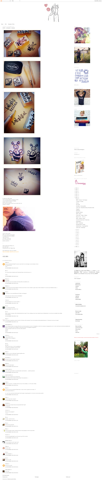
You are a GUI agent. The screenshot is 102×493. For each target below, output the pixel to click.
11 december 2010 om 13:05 (11, 432)
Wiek (6, 428)
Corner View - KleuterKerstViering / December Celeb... (85, 207)
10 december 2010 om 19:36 (11, 372)
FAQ (5, 24)
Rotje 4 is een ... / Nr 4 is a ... (81, 216)
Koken (94, 270)
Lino (98, 270)
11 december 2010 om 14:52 (11, 443)
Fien (6, 305)
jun (77, 237)
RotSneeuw (78, 210)
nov (77, 229)
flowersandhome (8, 324)
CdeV (6, 397)
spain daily (77, 312)
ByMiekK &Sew (8, 440)
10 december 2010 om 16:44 (11, 283)
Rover (76, 273)
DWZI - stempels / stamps (80, 218)
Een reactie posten (6, 475)
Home (2, 24)
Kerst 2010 (78, 204)
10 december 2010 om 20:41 (11, 385)
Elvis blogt (91, 270)
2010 (76, 197)
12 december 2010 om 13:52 (11, 461)
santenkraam (77, 283)
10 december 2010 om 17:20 (11, 309)
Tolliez (76, 287)
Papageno (78, 209)
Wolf (96, 273)
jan (77, 244)
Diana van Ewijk (78, 326)
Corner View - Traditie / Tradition (81, 215)
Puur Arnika (7, 357)
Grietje (6, 446)
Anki (6, 452)
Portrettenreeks (92, 272)
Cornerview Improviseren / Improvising (82, 219)
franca (76, 330)
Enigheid (77, 297)
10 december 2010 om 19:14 (11, 360)
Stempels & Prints (11, 24)
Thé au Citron (77, 329)
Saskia (6, 262)
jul (76, 235)
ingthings (77, 296)
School (79, 273)
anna (6, 291)
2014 (76, 191)
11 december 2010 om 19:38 (11, 455)
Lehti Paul (77, 332)
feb (77, 243)
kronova (6, 335)
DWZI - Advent (78, 213)
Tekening (86, 273)
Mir (5, 270)
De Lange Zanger (83, 270)
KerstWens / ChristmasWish (81, 206)
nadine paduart (7, 469)
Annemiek (7, 403)
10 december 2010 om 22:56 (11, 400)
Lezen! (97, 270)
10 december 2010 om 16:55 (11, 289)
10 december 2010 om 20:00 (11, 379)
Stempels (82, 273)
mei (77, 238)
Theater (89, 273)
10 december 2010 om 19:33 (11, 366)
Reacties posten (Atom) (12, 479)
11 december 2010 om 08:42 (11, 407)
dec (77, 198)
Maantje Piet (78, 272)
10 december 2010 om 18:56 (11, 349)
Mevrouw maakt (78, 311)
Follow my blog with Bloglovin (79, 149)
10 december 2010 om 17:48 (11, 316)
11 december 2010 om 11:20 (11, 420)
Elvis (88, 270)
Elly (6, 417)
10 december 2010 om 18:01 (11, 332)
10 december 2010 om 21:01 (11, 394)
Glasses (77, 203)
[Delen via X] (5, 256)
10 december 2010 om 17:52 (11, 321)
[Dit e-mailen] (3, 256)
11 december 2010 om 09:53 (11, 414)
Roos (6, 387)
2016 (76, 188)
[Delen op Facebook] (6, 256)
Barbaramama (78, 284)
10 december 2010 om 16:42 (11, 276)
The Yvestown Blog (78, 314)
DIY (74, 270)
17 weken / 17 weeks (79, 201)
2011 (76, 195)
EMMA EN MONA (78, 304)
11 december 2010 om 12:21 (11, 426)
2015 (76, 189)
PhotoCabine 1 (78, 221)
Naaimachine (85, 272)
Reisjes (97, 272)
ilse (5, 311)
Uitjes (94, 273)
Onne (6, 351)
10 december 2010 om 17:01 (11, 297)
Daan (6, 318)
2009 (76, 246)
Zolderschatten (78, 299)
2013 (76, 192)
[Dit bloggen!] (4, 256)
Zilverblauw (77, 294)
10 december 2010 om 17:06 (11, 303)
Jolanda (6, 463)
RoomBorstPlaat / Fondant (80, 224)
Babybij (14, 200)
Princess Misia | (78, 289)
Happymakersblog (78, 319)
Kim (6, 343)
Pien (6, 423)
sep (77, 232)
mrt (77, 241)
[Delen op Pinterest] (7, 256)
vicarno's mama (8, 369)
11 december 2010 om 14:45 (11, 437)
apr (77, 240)
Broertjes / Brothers (79, 212)
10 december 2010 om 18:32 (11, 340)
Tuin (92, 273)
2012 (76, 194)
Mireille (6, 363)
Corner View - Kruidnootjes (80, 227)
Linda (6, 382)
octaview (77, 286)
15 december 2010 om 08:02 (11, 472)
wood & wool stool (78, 327)
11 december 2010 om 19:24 (11, 449)
